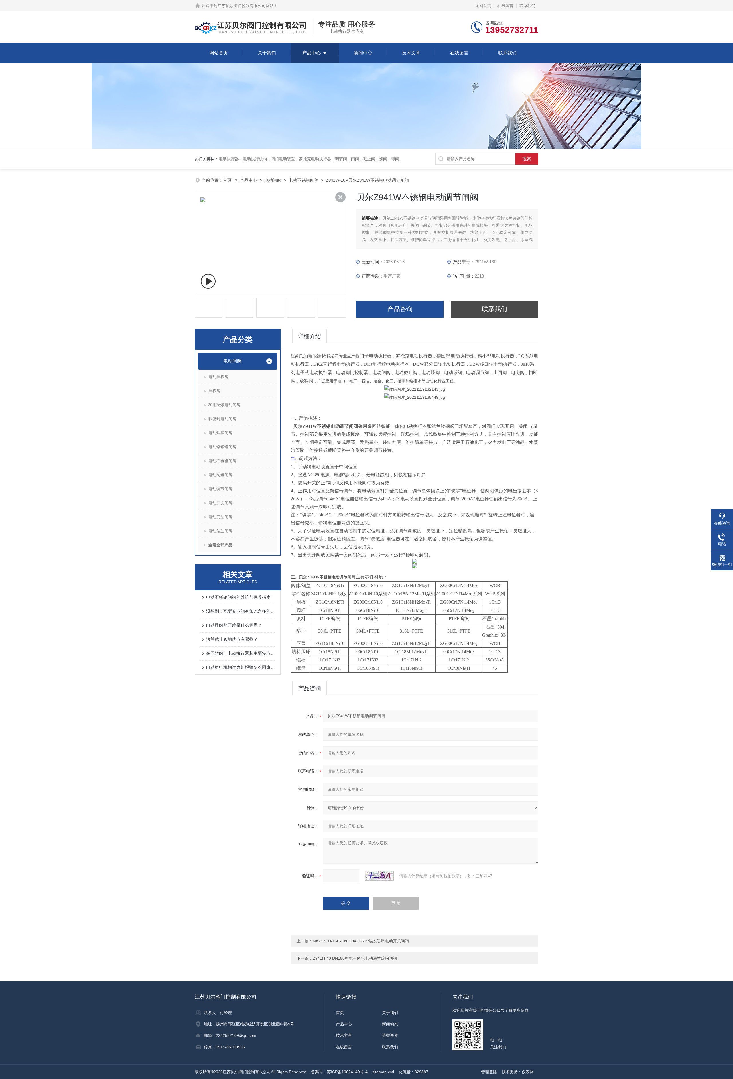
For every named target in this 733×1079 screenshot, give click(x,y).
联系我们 (527, 5)
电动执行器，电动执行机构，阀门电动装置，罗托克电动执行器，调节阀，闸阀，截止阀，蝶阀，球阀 (309, 159)
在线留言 (505, 5)
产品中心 (311, 52)
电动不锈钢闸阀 (304, 180)
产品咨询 (400, 309)
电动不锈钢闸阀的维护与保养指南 (238, 597)
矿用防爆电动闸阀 (224, 404)
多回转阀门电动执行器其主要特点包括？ (240, 653)
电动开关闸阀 (220, 503)
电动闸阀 (272, 180)
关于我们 (267, 52)
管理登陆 (489, 1072)
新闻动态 (390, 1024)
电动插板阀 (218, 376)
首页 (228, 180)
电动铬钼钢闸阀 (222, 446)
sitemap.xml (383, 1072)
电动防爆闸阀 (220, 475)
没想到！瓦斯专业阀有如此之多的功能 (240, 611)
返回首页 (483, 5)
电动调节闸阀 (220, 489)
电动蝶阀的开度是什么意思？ (234, 625)
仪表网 (528, 1072)
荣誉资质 (390, 1035)
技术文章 (411, 52)
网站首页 (219, 52)
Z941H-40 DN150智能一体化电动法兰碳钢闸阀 (355, 958)
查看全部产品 (220, 545)
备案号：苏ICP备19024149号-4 (339, 1072)
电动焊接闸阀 (220, 432)
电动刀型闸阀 (220, 517)
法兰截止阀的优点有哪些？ (232, 639)
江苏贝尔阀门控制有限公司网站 (246, 5)
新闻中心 (363, 52)
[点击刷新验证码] (379, 876)
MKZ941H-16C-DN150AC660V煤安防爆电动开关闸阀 (361, 941)
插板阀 (214, 390)
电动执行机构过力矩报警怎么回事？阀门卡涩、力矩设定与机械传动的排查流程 (240, 667)
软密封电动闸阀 (222, 418)
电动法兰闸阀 (220, 531)
